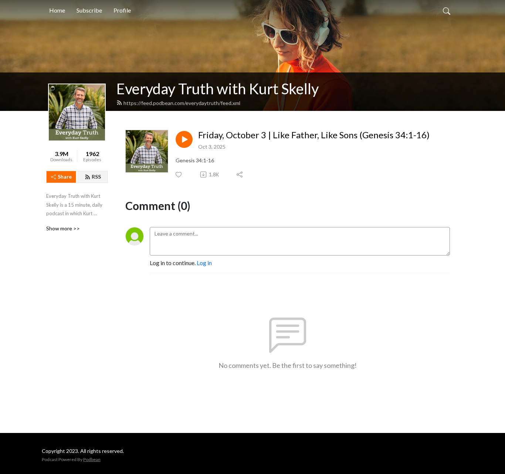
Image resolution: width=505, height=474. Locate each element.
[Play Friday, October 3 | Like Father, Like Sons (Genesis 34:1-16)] (184, 139)
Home (57, 10)
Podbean (92, 459)
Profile (122, 10)
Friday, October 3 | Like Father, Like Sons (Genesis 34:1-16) (314, 135)
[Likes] (179, 175)
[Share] (240, 174)
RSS (96, 176)
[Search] (446, 10)
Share (65, 176)
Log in (204, 262)
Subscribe (89, 10)
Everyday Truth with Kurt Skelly (217, 89)
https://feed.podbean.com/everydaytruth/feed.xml (181, 103)
